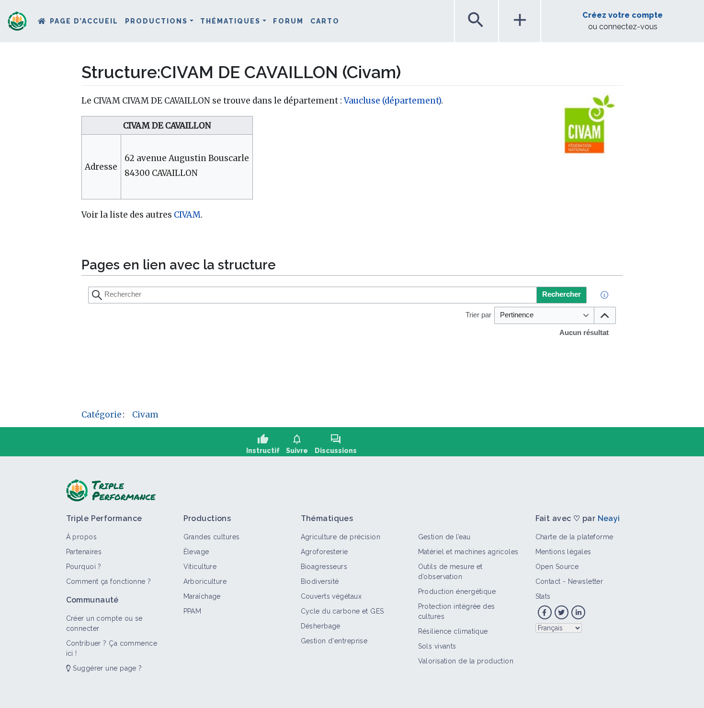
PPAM (192, 611)
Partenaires (84, 552)
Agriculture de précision (341, 537)
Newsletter (585, 581)
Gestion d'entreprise (334, 641)
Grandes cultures (211, 537)
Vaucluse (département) (392, 100)
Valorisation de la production (466, 661)
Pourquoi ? (84, 566)
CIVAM (187, 214)
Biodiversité (320, 581)
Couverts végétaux (331, 596)
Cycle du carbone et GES (342, 611)
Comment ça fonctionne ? (108, 581)
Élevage (196, 552)
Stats (543, 596)
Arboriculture (205, 581)
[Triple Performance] (17, 22)
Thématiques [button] (230, 21)
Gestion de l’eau (444, 537)
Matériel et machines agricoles (468, 552)
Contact (548, 581)
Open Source (557, 566)
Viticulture (200, 566)
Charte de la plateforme (574, 537)
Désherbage (321, 626)
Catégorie (101, 414)
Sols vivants (437, 646)
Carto (325, 21)
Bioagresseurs (324, 566)
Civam (145, 414)
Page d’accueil (84, 21)
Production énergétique (457, 591)
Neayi (609, 518)
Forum (288, 21)
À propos (81, 537)
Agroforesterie (324, 552)
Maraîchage (202, 596)
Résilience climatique (453, 631)
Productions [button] (156, 21)
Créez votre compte (622, 15)
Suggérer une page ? (106, 668)
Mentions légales (563, 552)
